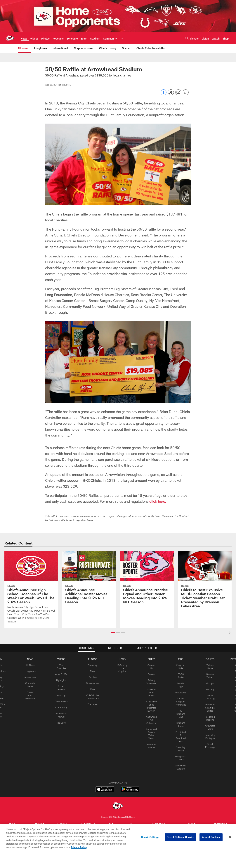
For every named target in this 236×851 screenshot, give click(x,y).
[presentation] (230, 633)
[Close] (230, 837)
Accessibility (87, 823)
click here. (157, 501)
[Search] (186, 38)
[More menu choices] (121, 38)
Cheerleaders (61, 701)
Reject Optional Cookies (180, 837)
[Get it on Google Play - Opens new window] (130, 790)
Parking (210, 689)
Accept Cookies (211, 837)
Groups (210, 683)
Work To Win (61, 674)
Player (93, 671)
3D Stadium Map (180, 713)
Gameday (92, 665)
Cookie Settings (150, 837)
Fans (92, 689)
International (30, 677)
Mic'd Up (61, 695)
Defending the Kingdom (122, 668)
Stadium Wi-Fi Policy (151, 692)
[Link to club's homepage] (10, 38)
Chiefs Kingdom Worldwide (181, 701)
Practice (93, 677)
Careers (151, 674)
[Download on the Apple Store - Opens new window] (105, 789)
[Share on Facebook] (163, 94)
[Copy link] (186, 92)
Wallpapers (180, 692)
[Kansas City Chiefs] (118, 806)
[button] (113, 632)
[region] (118, 837)
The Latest (61, 722)
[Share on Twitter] (171, 94)
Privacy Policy (79, 847)
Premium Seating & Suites (210, 707)
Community (61, 707)
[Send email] (178, 94)
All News (30, 665)
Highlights (61, 680)
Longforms (30, 671)
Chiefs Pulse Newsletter (30, 695)
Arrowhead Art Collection (151, 719)
